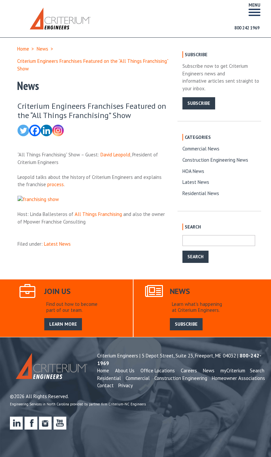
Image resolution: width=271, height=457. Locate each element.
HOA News (193, 171)
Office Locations (157, 370)
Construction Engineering (180, 378)
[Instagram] (58, 130)
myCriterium (232, 370)
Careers (189, 370)
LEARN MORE (63, 324)
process (55, 184)
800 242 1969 (246, 28)
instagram (45, 423)
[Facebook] (35, 130)
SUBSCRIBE (198, 103)
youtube (60, 423)
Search (257, 370)
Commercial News (200, 148)
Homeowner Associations (238, 378)
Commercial (138, 378)
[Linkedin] (46, 130)
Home (23, 49)
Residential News (200, 193)
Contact (105, 385)
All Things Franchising (98, 214)
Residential (109, 378)
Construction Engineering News (215, 160)
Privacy (125, 385)
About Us (125, 370)
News (42, 49)
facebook (30, 423)
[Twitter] (23, 130)
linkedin (16, 423)
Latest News (57, 244)
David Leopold (115, 154)
